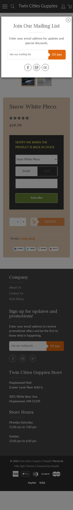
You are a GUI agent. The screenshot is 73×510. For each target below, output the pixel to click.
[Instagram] (36, 67)
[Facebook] (27, 67)
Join (59, 54)
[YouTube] (45, 67)
